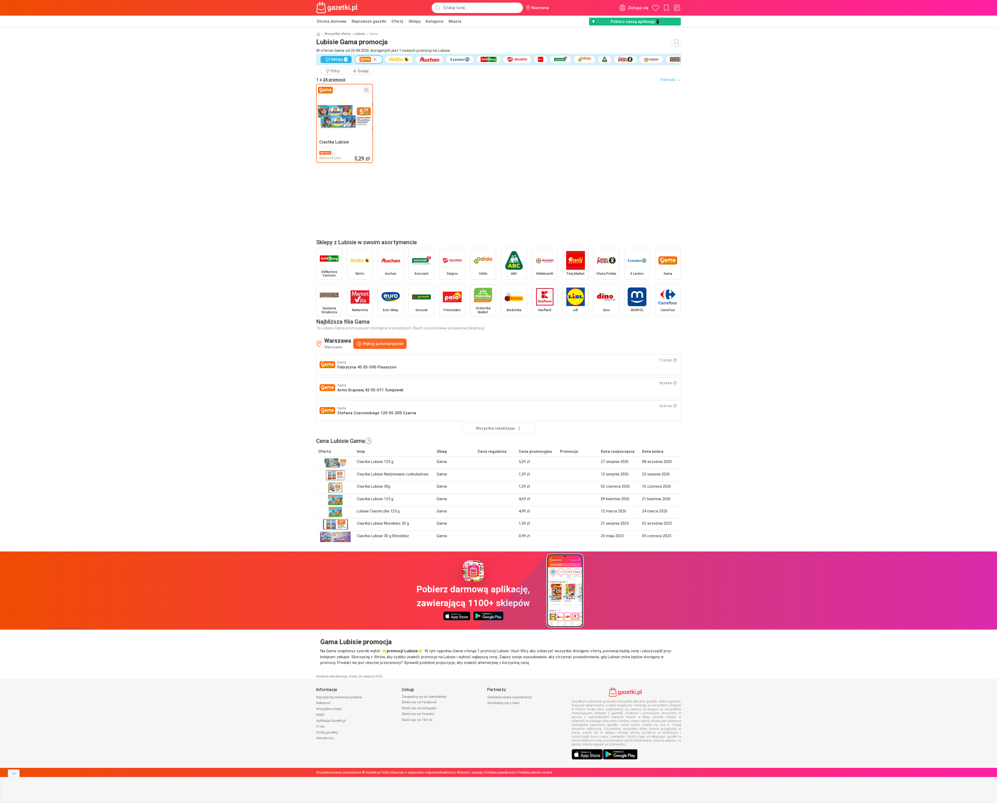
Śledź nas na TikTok (417, 720)
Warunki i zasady (469, 772)
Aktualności (325, 738)
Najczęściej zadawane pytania (339, 697)
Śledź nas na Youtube (418, 714)
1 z (330, 79)
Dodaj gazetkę (327, 732)
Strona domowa (331, 21)
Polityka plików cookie (535, 772)
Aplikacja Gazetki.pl (331, 721)
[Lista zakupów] (677, 8)
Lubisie (359, 34)
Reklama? (323, 703)
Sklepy (414, 21)
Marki (320, 715)
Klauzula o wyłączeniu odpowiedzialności (423, 772)
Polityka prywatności (500, 772)
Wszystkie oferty (337, 34)
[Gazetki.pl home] (338, 7)
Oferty (397, 21)
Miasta (455, 21)
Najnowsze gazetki (369, 21)
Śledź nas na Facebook (419, 702)
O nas (320, 726)
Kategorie (434, 21)
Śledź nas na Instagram (419, 708)
